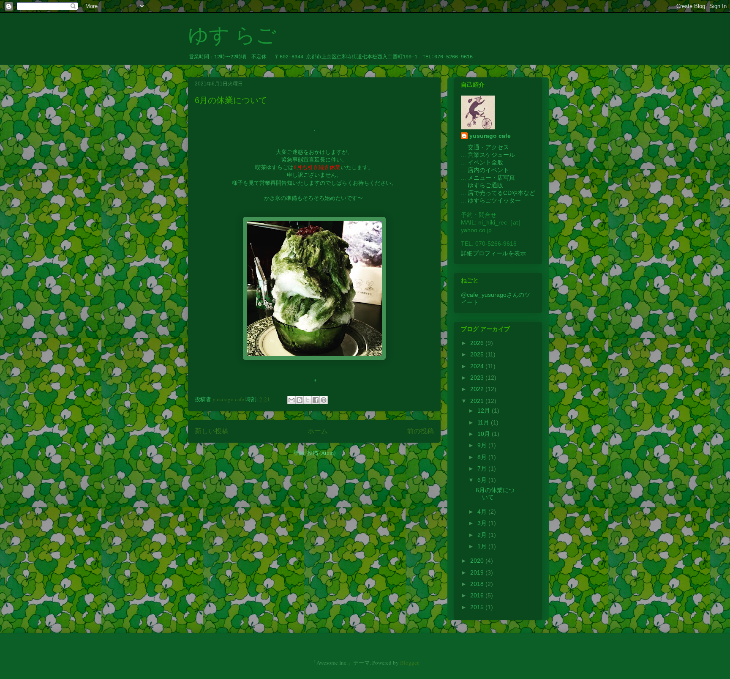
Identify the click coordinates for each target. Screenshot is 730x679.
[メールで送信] (291, 400)
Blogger (409, 662)
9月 (482, 445)
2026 (477, 343)
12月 (484, 410)
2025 (477, 354)
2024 (477, 366)
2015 (477, 607)
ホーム (318, 431)
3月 (482, 523)
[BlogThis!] (299, 400)
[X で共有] (307, 400)
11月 (484, 422)
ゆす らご (232, 35)
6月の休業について (231, 100)
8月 (482, 457)
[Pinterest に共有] (323, 400)
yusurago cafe (490, 135)
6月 (482, 479)
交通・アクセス (488, 147)
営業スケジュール (491, 154)
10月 (484, 433)
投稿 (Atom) (321, 453)
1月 (482, 546)
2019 (477, 572)
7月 (482, 468)
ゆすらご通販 (485, 185)
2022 (477, 389)
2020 (477, 560)
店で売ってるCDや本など (501, 192)
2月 (482, 534)
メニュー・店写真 (491, 177)
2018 (477, 583)
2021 (477, 400)
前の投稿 (420, 431)
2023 (477, 377)
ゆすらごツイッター (494, 200)
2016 (477, 595)
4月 (482, 511)
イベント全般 (485, 162)
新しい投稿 (212, 431)
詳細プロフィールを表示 (493, 253)
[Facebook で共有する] (315, 400)
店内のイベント (488, 170)
